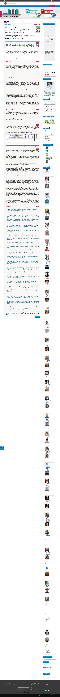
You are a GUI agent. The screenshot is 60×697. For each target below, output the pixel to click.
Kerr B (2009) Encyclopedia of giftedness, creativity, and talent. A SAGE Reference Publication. (20, 242)
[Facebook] (53, 1)
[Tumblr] (51, 1)
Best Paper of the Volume (49, 134)
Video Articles (47, 685)
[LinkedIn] (52, 1)
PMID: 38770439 (47, 41)
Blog (45, 0)
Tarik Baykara (48, 213)
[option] (49, 88)
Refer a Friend (48, 138)
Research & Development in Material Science (49, 95)
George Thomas (48, 500)
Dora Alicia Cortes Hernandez (47, 568)
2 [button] (46, 111)
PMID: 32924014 (47, 53)
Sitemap (47, 0)
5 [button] (46, 112)
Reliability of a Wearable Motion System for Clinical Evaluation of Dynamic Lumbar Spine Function (49, 34)
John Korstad (48, 436)
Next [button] (56, 88)
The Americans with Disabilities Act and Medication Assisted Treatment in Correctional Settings (50, 39)
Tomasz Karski (48, 197)
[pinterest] (49, 1)
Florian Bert (47, 544)
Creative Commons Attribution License (11, 313)
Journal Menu (38, 24)
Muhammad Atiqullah (49, 88)
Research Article (8, 24)
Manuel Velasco (48, 367)
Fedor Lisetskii (48, 552)
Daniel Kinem (48, 577)
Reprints (47, 136)
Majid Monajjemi (48, 376)
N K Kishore (47, 294)
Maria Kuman (48, 360)
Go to (37, 61)
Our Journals (46, 683)
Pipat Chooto (48, 269)
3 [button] (47, 111)
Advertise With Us (48, 140)
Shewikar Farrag (48, 243)
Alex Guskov (47, 617)
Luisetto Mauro (48, 384)
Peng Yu (47, 277)
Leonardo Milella (48, 400)
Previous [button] (43, 88)
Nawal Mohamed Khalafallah (47, 285)
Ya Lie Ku (47, 181)
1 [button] (44, 111)
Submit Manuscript (47, 684)
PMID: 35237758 (47, 49)
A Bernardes (47, 650)
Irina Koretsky (48, 451)
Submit (47, 74)
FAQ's (43, 0)
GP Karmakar (48, 483)
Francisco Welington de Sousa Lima (48, 535)
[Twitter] (50, 1)
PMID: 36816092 (47, 36)
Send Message (26, 691)
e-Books (46, 686)
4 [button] (48, 111)
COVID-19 (52, 6)
